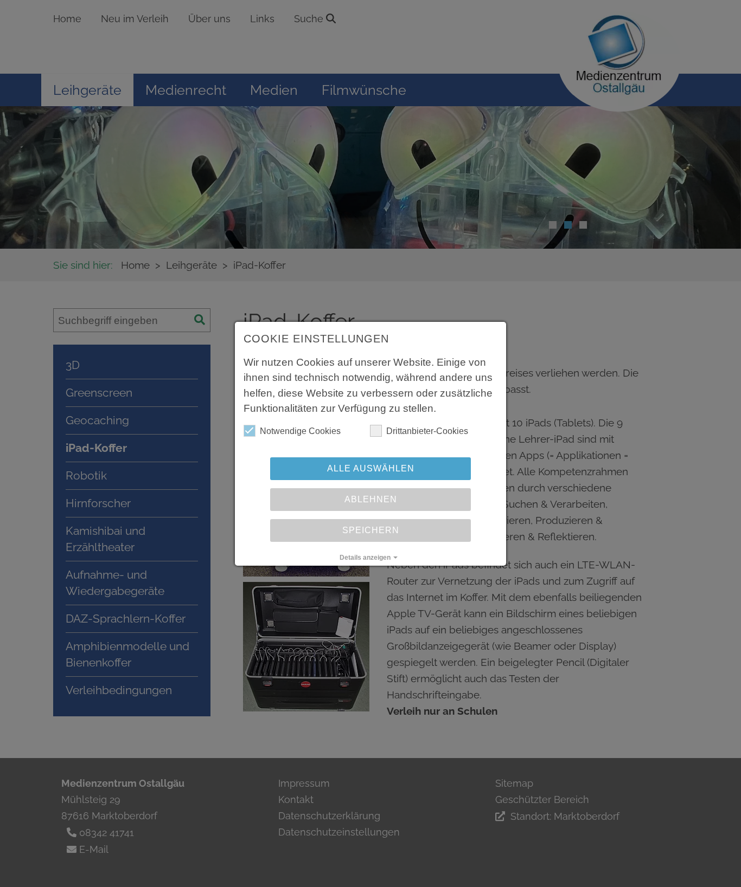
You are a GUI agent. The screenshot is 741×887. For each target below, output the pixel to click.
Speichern (370, 530)
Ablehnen (370, 499)
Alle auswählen (370, 468)
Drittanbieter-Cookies (427, 431)
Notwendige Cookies (300, 431)
